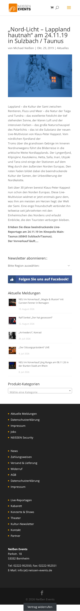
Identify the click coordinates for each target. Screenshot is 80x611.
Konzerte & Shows (22, 512)
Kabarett (16, 506)
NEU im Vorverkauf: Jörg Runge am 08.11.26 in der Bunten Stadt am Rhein (44, 364)
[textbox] (40, 392)
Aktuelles (63, 48)
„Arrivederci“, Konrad (30, 332)
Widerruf (16, 469)
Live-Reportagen (21, 500)
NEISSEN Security (22, 437)
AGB (13, 475)
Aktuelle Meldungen (24, 413)
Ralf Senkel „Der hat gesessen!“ (35, 317)
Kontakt (16, 530)
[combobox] (40, 390)
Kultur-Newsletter (22, 524)
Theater (16, 518)
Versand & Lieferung (24, 463)
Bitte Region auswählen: (23, 265)
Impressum (18, 425)
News (14, 451)
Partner (15, 536)
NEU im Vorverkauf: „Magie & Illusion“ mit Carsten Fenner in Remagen (41, 301)
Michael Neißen (23, 48)
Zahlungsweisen (21, 457)
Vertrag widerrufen (40, 607)
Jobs (13, 431)
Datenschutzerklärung (25, 419)
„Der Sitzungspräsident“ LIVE (34, 347)
